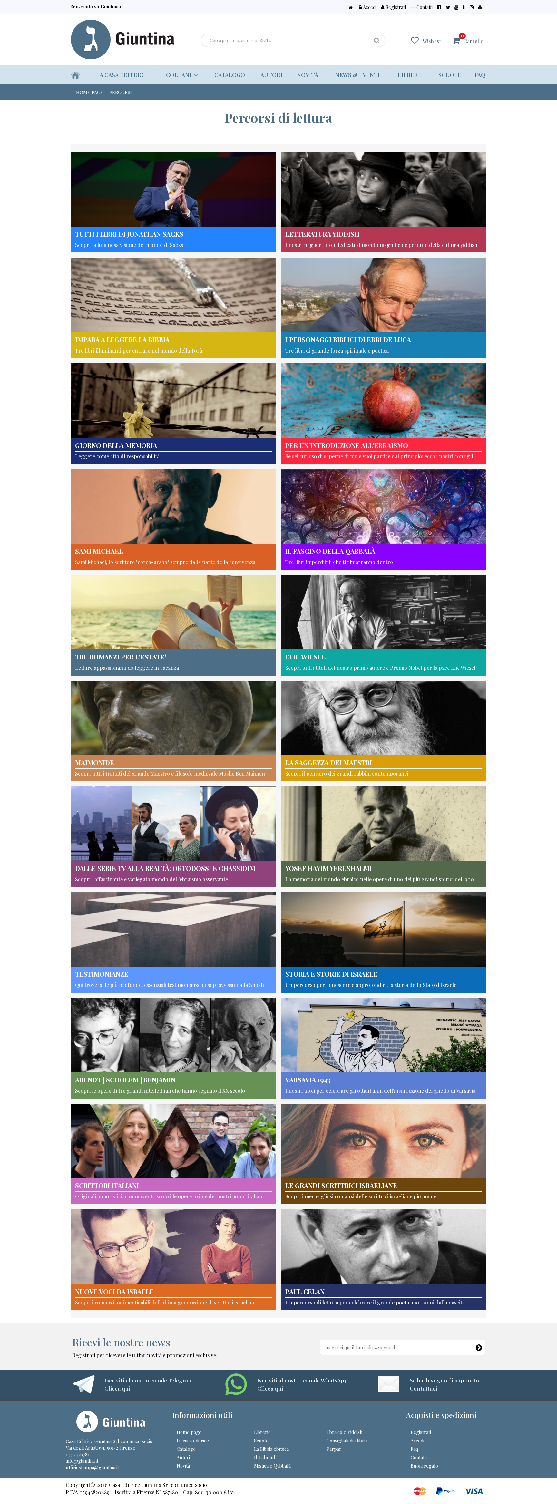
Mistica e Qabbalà (272, 1465)
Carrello (472, 38)
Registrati (395, 7)
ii (464, 7)
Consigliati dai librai (347, 1440)
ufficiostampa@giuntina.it (92, 1467)
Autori (271, 74)
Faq (479, 74)
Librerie (411, 74)
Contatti (424, 7)
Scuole (449, 74)
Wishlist (432, 41)
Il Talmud (264, 1457)
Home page (189, 1432)
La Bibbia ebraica (271, 1449)
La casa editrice (121, 74)
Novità (307, 74)
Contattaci (423, 1388)
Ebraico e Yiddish (344, 1432)
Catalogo (229, 74)
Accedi (369, 7)
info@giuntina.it (82, 1461)
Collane (180, 74)
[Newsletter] (479, 1346)
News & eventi (357, 74)
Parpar (334, 1449)
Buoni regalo (424, 1465)
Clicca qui (117, 1388)
